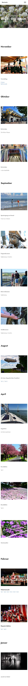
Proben (3, 82)
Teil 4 (11, 592)
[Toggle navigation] (25, 2)
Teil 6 (17, 592)
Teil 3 (8, 592)
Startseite (5, 2)
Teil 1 (2, 381)
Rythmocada (4, 84)
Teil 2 (6, 381)
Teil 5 (14, 592)
